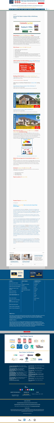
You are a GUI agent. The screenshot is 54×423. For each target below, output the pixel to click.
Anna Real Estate (12, 374)
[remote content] (26, 187)
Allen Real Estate (31, 365)
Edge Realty (37, 406)
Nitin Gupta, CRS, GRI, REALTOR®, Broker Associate (32, 1)
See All (43, 252)
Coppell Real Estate (31, 372)
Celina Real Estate (12, 372)
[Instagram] (26, 389)
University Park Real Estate (13, 365)
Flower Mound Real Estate (33, 373)
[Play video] (26, 100)
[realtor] (20, 389)
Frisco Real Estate (12, 369)
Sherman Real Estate (12, 375)
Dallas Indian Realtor (12, 298)
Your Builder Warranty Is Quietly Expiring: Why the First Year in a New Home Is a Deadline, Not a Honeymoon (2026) (15, 261)
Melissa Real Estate (12, 373)
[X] (24, 389)
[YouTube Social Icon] (27, 389)
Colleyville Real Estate (13, 368)
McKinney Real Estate (13, 370)
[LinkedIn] (33, 389)
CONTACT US (26, 392)
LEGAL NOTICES (27, 400)
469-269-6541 (24, 3)
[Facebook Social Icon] (29, 389)
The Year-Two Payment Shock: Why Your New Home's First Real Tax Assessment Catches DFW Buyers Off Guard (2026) (26, 261)
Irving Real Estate (31, 370)
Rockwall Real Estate (32, 374)
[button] (12, 9)
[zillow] (22, 389)
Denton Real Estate (31, 376)
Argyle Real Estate (31, 368)
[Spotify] (31, 389)
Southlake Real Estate (13, 366)
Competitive (33, 406)
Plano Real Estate (31, 367)
